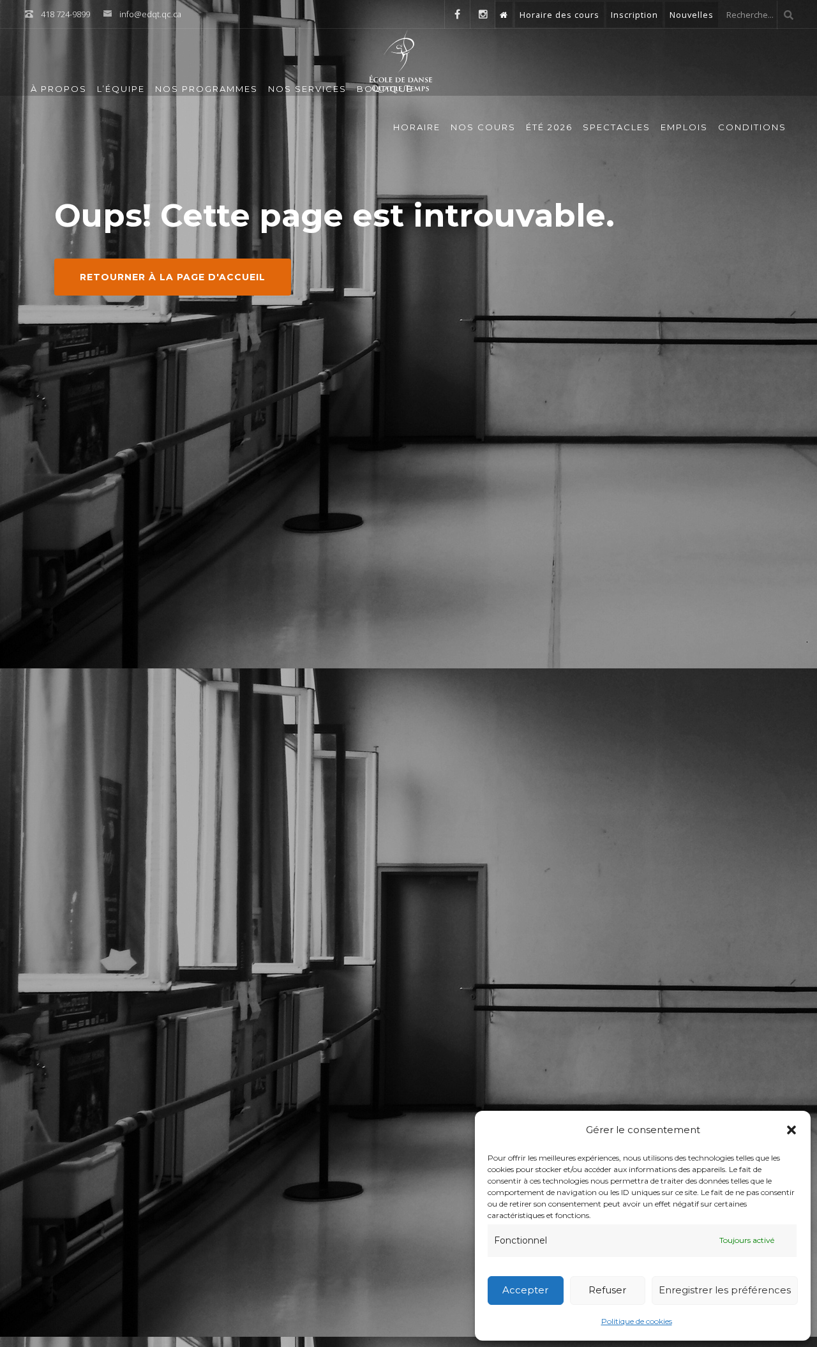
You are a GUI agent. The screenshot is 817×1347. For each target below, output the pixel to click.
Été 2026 (549, 127)
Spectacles (616, 127)
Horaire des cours (559, 14)
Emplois (684, 127)
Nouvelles (692, 14)
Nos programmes (206, 89)
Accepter (525, 1290)
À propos (59, 89)
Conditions (752, 127)
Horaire (416, 127)
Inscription (634, 14)
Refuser (607, 1290)
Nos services (307, 89)
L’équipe (121, 89)
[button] (791, 1130)
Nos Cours (483, 127)
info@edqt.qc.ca (150, 14)
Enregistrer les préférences (725, 1290)
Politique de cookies (636, 1321)
